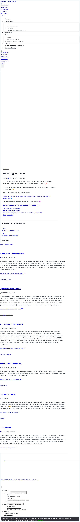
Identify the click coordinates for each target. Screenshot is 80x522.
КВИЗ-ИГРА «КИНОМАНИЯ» (10, 229)
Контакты (8, 43)
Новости (7, 19)
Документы (8, 32)
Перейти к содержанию (8, 1)
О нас (8, 23)
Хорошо (40, 520)
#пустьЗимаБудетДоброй (11, 210)
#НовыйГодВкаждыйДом (11, 208)
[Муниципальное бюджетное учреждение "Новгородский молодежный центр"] (4, 15)
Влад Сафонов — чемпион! (9, 234)
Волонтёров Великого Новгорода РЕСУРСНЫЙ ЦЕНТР (21, 205)
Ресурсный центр (10, 48)
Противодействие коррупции (14, 46)
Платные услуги (10, 37)
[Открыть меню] (2, 66)
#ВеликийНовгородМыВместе (13, 213)
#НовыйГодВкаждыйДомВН (32, 213)
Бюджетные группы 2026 (13, 39)
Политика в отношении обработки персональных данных (19, 480)
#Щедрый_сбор (8, 215)
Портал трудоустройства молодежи (15, 41)
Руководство (10, 28)
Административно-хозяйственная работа (16, 30)
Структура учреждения (12, 26)
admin (9, 178)
